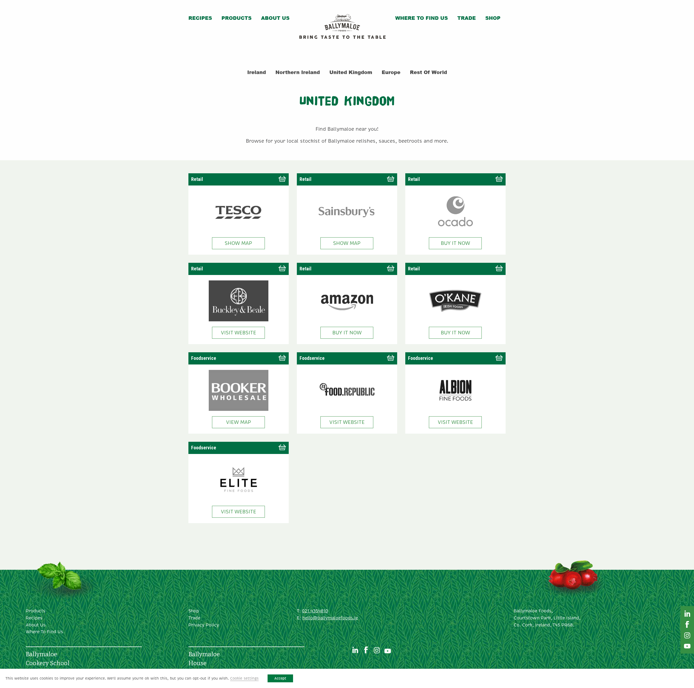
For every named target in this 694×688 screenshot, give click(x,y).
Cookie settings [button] (244, 678)
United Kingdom (350, 72)
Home (342, 27)
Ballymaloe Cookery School (47, 659)
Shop (492, 17)
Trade (466, 17)
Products (236, 17)
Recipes (200, 17)
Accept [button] (280, 678)
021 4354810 (315, 611)
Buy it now (455, 243)
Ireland (256, 72)
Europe (391, 72)
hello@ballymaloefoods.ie (330, 618)
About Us (275, 17)
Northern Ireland (297, 72)
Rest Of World (428, 72)
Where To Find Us (421, 17)
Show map (238, 243)
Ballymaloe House (204, 659)
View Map (238, 422)
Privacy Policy (203, 625)
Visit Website (238, 333)
